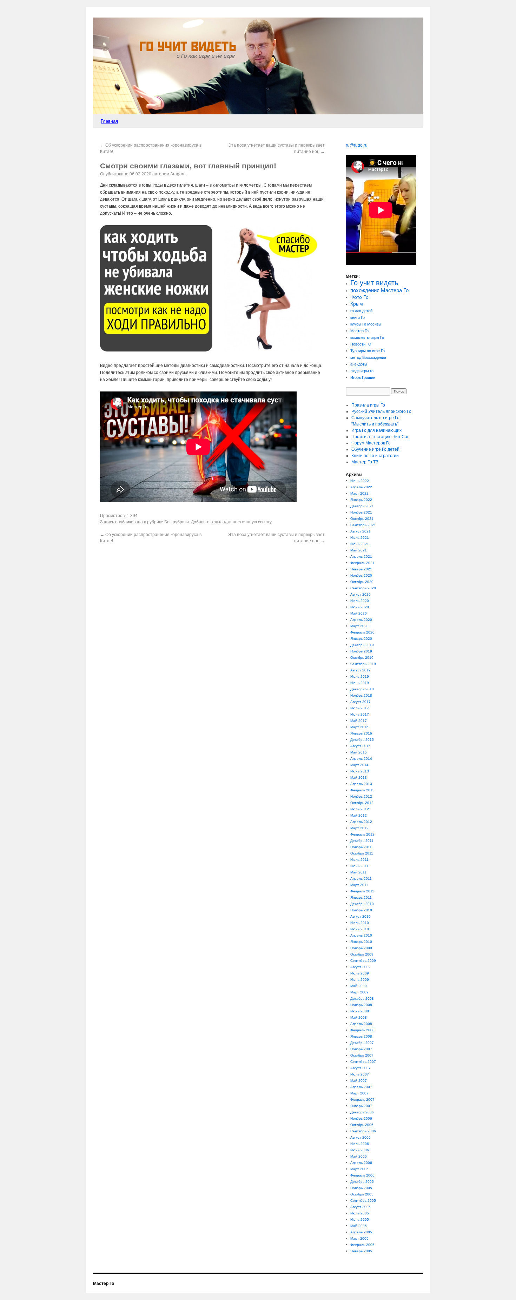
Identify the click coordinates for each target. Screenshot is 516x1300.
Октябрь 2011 (361, 853)
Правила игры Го (368, 405)
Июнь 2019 (359, 683)
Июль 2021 (359, 538)
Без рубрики (176, 522)
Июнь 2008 (359, 1011)
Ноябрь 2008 (361, 1005)
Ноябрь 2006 (361, 1118)
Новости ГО (360, 344)
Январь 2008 (361, 1036)
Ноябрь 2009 (361, 948)
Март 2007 (359, 1093)
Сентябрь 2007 (363, 1062)
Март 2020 (359, 626)
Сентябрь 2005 (363, 1200)
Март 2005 (359, 1238)
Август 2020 (360, 594)
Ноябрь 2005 (361, 1188)
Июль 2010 (359, 923)
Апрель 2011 (361, 878)
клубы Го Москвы (365, 324)
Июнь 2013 (359, 771)
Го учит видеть (374, 283)
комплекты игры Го (367, 337)
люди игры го (361, 371)
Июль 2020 (359, 601)
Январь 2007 (361, 1106)
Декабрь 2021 (362, 506)
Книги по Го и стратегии (375, 455)
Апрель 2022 (361, 487)
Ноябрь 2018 (361, 695)
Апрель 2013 (361, 784)
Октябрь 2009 (361, 954)
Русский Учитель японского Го (381, 411)
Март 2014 (359, 765)
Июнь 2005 (359, 1219)
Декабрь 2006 (362, 1112)
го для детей (361, 311)
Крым (356, 304)
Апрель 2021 (361, 556)
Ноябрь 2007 (361, 1049)
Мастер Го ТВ (364, 462)
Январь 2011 (361, 897)
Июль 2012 (359, 809)
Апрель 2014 (361, 758)
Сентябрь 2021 (363, 525)
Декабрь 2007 (362, 1043)
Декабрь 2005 (362, 1182)
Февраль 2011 (362, 891)
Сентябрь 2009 (363, 961)
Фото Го (359, 297)
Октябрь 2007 (361, 1055)
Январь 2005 (361, 1251)
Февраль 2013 (362, 790)
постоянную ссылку (252, 522)
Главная (109, 121)
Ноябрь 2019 (361, 651)
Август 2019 (360, 670)
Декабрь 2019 (362, 645)
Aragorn (178, 174)
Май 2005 (358, 1226)
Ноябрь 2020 (361, 575)
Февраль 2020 (362, 632)
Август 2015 (360, 746)
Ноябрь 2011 (361, 847)
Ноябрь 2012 (361, 796)
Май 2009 (358, 986)
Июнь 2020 (359, 607)
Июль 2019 (359, 676)
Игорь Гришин (362, 377)
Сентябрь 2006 (363, 1131)
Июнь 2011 (359, 866)
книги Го (357, 317)
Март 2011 (359, 885)
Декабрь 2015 (362, 740)
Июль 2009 (359, 973)
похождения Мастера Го (379, 290)
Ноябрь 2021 (361, 512)
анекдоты (358, 364)
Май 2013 (358, 777)
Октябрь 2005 (361, 1194)
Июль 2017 (359, 708)
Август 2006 (360, 1137)
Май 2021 (358, 550)
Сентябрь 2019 (363, 664)
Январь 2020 (361, 639)
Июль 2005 (359, 1213)
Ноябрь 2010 (361, 910)
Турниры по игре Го (367, 351)
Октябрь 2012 (361, 803)
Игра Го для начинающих (376, 430)
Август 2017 (360, 702)
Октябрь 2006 (361, 1125)
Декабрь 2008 (362, 998)
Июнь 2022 (359, 481)
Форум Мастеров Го (371, 443)
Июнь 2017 (359, 714)
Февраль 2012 (362, 834)
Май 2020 (358, 613)
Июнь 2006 (359, 1150)
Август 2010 (360, 916)
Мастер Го (359, 331)
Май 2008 (358, 1017)
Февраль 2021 (362, 563)
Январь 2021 (361, 569)
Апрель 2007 (361, 1087)
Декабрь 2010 (362, 904)
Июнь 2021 (359, 544)
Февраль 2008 (362, 1030)
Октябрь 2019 (361, 657)
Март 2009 (359, 992)
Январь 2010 (361, 942)
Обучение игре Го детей (375, 449)
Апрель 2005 (361, 1232)
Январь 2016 (361, 733)
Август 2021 (360, 531)
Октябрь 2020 (361, 582)
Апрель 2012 (361, 822)
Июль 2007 (359, 1074)
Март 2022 (359, 493)
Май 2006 (358, 1156)
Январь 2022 (361, 500)
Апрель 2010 (361, 935)
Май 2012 (358, 815)
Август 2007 (360, 1068)
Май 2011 (358, 872)
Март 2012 (359, 828)
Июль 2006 (359, 1144)
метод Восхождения (368, 357)
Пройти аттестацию (380, 436)
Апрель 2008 (361, 1024)
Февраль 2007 (362, 1099)
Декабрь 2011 (361, 841)
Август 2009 (360, 967)
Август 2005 (360, 1207)
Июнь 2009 (359, 979)
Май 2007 (358, 1081)
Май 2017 (358, 721)
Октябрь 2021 (361, 519)
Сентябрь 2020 (363, 588)
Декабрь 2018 (362, 689)
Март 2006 (359, 1169)
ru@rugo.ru (357, 145)
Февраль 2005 (362, 1245)
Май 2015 (358, 752)
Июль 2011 (359, 860)
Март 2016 (359, 727)
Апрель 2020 (361, 620)
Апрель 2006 (361, 1163)
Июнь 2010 (359, 929)
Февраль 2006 (362, 1175)
